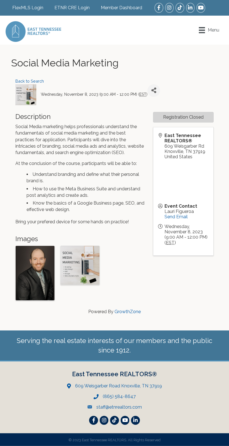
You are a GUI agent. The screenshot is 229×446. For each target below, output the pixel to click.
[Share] (153, 90)
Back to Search (29, 81)
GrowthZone (128, 311)
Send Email (176, 216)
